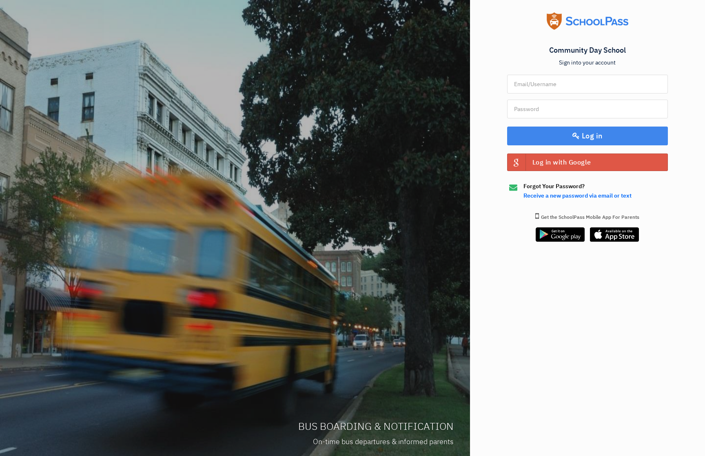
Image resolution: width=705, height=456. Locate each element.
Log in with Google (561, 162)
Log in (591, 135)
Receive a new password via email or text (577, 195)
